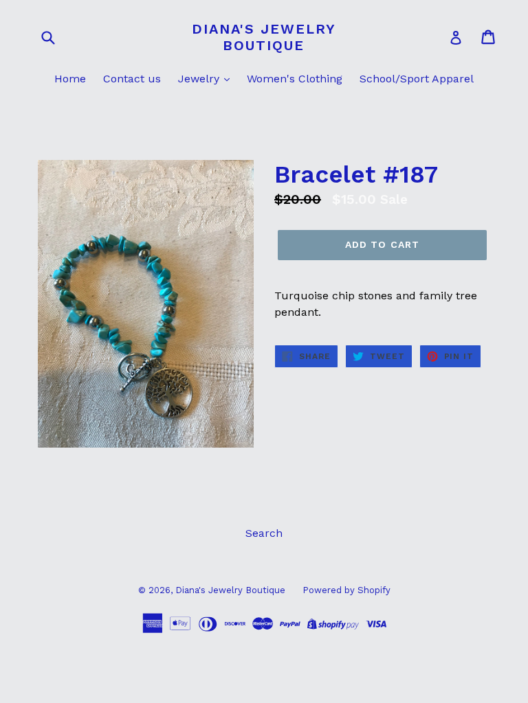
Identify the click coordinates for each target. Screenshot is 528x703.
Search (264, 533)
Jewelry (200, 78)
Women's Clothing (294, 78)
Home (70, 78)
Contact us (132, 78)
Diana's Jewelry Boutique (264, 37)
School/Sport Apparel (417, 78)
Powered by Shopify (346, 590)
